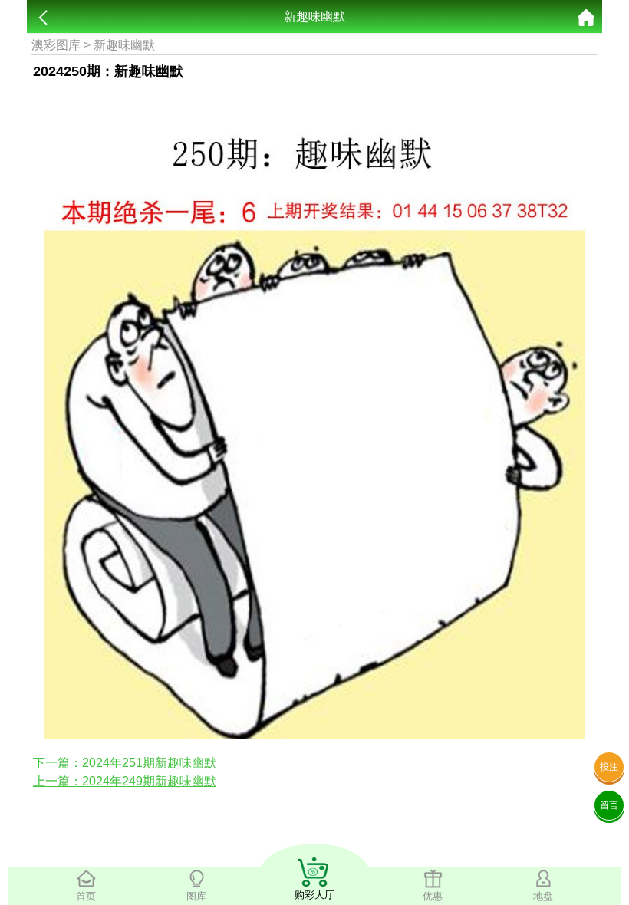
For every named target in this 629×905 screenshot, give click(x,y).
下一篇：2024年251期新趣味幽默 (124, 762)
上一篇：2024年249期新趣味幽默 (124, 781)
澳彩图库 (56, 44)
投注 (609, 767)
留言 (609, 805)
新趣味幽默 (124, 44)
